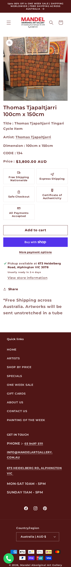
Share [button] (13, 289)
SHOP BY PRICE (19, 367)
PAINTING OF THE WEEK (26, 420)
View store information (28, 278)
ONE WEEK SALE (20, 384)
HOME (12, 349)
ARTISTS (13, 358)
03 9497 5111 (33, 443)
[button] (8, 22)
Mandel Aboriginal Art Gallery (41, 565)
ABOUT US (15, 402)
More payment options (35, 252)
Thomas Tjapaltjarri (33, 137)
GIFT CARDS (16, 393)
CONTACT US (17, 411)
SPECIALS (14, 376)
